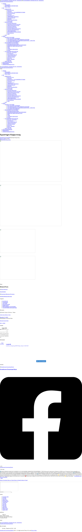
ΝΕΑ (6, 35)
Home (1, 137)
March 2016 (4, 507)
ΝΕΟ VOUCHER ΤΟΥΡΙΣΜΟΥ (13, 38)
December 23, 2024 (4, 317)
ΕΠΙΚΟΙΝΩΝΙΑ (5, 63)
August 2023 (4, 502)
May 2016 (4, 505)
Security (8, 50)
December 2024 (5, 496)
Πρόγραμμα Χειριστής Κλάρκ (13, 43)
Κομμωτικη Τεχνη (10, 15)
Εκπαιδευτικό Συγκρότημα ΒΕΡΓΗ (7, 530)
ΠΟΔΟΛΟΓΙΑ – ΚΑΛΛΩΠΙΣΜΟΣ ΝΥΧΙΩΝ (16, 12)
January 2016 (5, 509)
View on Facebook (3, 477)
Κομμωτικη (9, 58)
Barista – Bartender (11, 59)
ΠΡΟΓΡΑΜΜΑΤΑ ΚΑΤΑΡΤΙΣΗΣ (11, 42)
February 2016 (5, 508)
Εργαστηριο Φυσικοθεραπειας (13, 29)
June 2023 (4, 504)
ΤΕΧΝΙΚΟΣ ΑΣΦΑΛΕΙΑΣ (12, 49)
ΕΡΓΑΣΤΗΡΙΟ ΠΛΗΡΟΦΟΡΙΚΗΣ (14, 31)
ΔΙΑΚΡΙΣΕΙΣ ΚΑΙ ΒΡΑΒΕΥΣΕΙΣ (11, 5)
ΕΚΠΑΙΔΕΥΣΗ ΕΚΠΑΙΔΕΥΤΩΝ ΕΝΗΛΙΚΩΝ (16, 44)
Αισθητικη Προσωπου (11, 55)
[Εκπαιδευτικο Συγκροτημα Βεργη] (7, 366)
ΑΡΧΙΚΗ (4, 3)
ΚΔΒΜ (3, 36)
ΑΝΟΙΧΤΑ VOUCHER (9, 37)
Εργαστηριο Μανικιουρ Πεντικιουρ (14, 28)
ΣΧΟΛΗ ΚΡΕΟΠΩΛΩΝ (7, 62)
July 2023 (4, 503)
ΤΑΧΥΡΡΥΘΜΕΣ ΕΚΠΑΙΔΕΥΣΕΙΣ (9, 307)
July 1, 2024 (2, 323)
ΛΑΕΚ (8, 48)
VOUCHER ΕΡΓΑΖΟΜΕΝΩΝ (13, 41)
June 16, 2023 (2, 138)
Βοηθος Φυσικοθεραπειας (12, 19)
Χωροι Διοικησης (10, 33)
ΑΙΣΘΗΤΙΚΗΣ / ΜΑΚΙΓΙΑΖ (13, 16)
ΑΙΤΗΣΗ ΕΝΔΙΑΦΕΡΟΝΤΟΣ (8, 64)
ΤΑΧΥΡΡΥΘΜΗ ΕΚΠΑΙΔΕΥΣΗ (11, 51)
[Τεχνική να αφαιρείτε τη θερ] (31, 350)
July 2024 (4, 497)
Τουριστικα (9, 11)
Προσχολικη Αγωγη (11, 13)
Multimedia (9, 18)
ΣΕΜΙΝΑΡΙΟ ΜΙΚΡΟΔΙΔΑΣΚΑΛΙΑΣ (14, 46)
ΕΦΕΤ (8, 47)
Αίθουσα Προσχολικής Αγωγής (13, 25)
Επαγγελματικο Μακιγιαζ (12, 54)
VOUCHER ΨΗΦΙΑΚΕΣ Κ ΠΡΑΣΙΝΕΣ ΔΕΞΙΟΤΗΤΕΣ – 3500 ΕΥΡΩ (21, 40)
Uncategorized (5, 302)
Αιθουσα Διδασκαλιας (11, 30)
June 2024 (4, 499)
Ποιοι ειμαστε (7, 4)
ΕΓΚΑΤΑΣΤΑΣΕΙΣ (8, 22)
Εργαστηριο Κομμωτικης (12, 27)
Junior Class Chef (8, 61)
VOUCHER (4, 303)
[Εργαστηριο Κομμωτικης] (5, 139)
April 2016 (4, 506)
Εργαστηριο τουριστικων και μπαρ (13, 24)
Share (2, 478)
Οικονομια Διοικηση (11, 17)
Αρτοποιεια (9, 14)
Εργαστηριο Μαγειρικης (11, 23)
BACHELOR (5, 301)
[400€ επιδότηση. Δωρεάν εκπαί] (31, 354)
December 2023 (5, 501)
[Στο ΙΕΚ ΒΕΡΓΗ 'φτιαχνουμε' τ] (72, 350)
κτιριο (8, 34)
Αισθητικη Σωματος (11, 56)
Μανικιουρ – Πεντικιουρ (12, 52)
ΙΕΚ (3, 8)
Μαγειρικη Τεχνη (10, 10)
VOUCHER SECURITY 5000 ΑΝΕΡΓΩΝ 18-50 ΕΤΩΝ (18, 39)
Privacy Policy (7, 6)
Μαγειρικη (9, 60)
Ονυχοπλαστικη (10, 53)
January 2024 (5, 500)
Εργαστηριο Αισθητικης (11, 26)
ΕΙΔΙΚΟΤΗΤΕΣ (8, 9)
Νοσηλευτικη (9, 21)
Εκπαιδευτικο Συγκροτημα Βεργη (6, 467)
